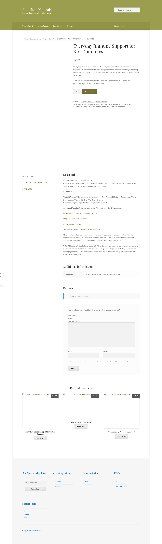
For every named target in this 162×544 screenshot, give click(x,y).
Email (106, 351)
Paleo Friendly (96, 107)
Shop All (70, 26)
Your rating (72, 315)
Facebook (26, 511)
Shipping (118, 481)
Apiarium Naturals (37, 9)
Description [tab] (28, 176)
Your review (73, 321)
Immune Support (43, 26)
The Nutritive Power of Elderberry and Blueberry (81, 229)
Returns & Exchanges (121, 486)
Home (26, 39)
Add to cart (89, 92)
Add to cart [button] (40, 438)
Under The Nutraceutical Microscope (64, 484)
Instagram (26, 514)
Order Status (88, 484)
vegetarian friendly (118, 107)
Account (87, 481)
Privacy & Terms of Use (121, 484)
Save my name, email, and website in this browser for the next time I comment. (99, 362)
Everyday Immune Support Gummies (42, 39)
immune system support (86, 104)
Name (71, 351)
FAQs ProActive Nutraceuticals (75, 219)
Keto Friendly (101, 104)
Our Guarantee (58, 486)
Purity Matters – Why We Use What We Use (80, 213)
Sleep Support (58, 26)
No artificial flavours (113, 104)
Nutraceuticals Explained (72, 224)
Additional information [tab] (34, 183)
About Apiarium (59, 481)
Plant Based (106, 107)
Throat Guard (27, 26)
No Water (86, 107)
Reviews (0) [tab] (27, 189)
